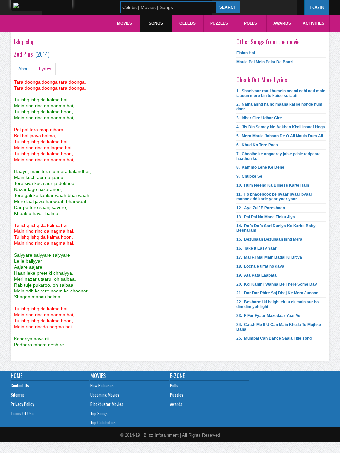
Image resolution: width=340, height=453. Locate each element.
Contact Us (20, 385)
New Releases (102, 385)
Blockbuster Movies (106, 404)
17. (269, 257)
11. (274, 196)
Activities (313, 23)
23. (268, 315)
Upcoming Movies (104, 394)
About (24, 68)
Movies (124, 23)
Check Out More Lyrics (261, 79)
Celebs (187, 23)
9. (249, 176)
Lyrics (45, 68)
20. (276, 284)
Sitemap (17, 394)
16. (256, 248)
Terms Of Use (22, 413)
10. (272, 185)
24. (278, 327)
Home (16, 376)
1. (280, 93)
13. (265, 217)
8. (260, 167)
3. (259, 118)
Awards (282, 23)
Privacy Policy (22, 404)
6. (257, 145)
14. (276, 228)
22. (277, 304)
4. (280, 127)
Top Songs (99, 413)
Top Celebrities (103, 422)
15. (269, 239)
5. (279, 136)
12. (260, 208)
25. (274, 338)
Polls (250, 23)
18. (260, 266)
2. (279, 106)
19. (256, 275)
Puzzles (219, 23)
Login (317, 7)
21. (277, 293)
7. (278, 156)
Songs (156, 23)
